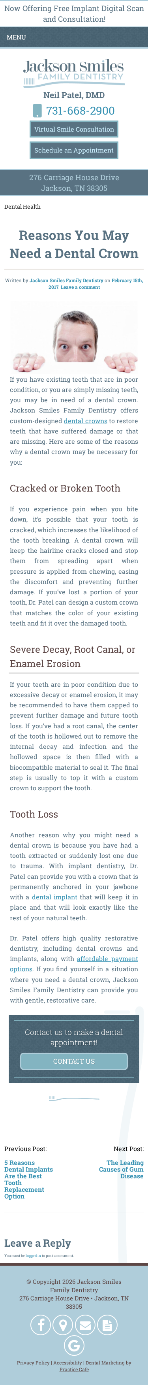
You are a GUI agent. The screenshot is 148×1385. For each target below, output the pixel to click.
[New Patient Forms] (107, 1325)
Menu (16, 37)
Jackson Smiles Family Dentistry (66, 280)
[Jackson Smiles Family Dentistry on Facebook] (40, 1325)
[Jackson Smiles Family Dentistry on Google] (74, 1345)
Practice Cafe (74, 1369)
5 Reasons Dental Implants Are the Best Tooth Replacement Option (28, 1179)
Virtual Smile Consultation (74, 129)
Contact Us (74, 1061)
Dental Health (22, 206)
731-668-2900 (80, 110)
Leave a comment (80, 287)
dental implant (54, 897)
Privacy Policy (33, 1362)
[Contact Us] (85, 1325)
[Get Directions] (62, 1325)
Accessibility (67, 1362)
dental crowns (85, 420)
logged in (33, 1255)
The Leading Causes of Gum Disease (121, 1169)
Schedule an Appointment (74, 150)
